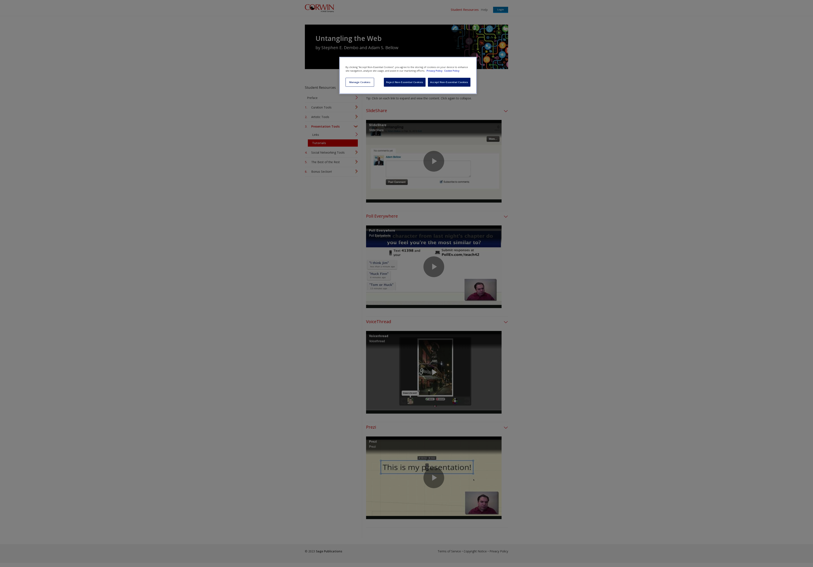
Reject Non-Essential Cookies (404, 82)
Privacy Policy (435, 70)
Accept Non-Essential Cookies (449, 82)
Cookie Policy (451, 70)
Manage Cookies (360, 82)
